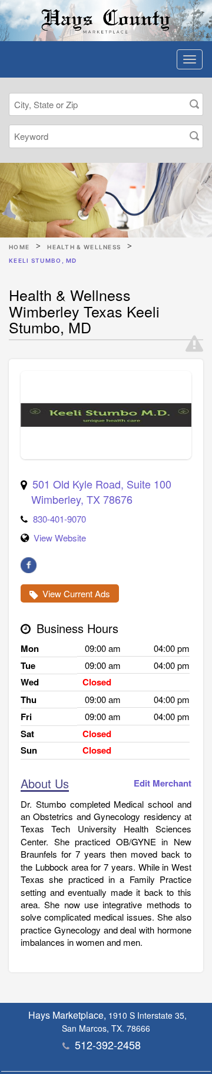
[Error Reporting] (194, 344)
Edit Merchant (162, 783)
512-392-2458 (108, 1044)
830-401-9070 (59, 519)
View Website (60, 537)
